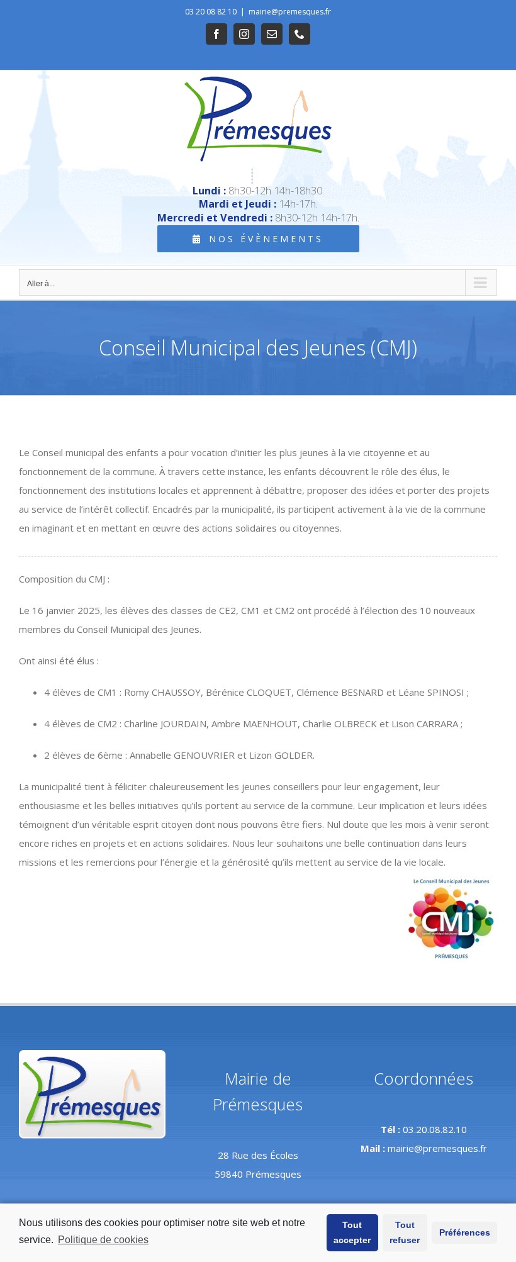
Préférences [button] (464, 1232)
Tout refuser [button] (405, 1232)
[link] (216, 34)
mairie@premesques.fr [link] (290, 11)
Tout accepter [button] (352, 1232)
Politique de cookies (103, 1239)
